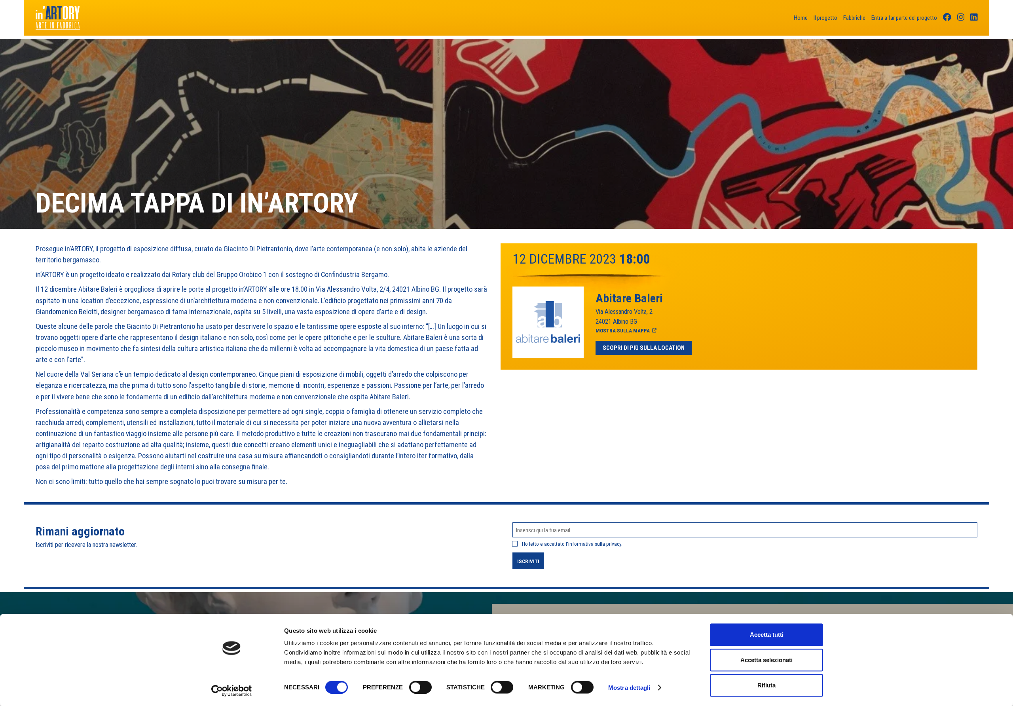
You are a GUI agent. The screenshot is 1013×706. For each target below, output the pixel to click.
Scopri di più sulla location (644, 347)
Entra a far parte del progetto (904, 17)
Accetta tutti (766, 634)
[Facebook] (947, 18)
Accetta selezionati (766, 660)
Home (801, 17)
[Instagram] (960, 18)
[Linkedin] (973, 18)
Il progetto (825, 17)
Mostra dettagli (629, 687)
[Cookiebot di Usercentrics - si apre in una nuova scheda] (231, 691)
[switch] (420, 687)
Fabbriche (854, 17)
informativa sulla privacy (594, 544)
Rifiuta (766, 685)
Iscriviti (528, 561)
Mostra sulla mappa (623, 330)
